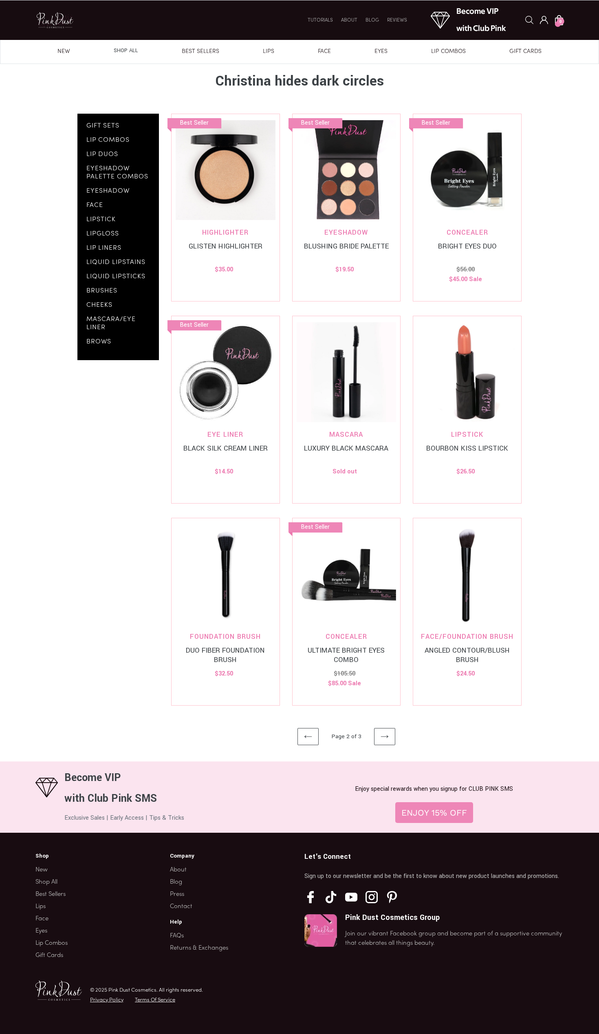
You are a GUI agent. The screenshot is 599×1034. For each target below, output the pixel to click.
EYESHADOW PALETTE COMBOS (117, 172)
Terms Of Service (155, 1000)
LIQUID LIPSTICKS (115, 276)
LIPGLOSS (102, 234)
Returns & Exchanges (199, 948)
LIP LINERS (103, 248)
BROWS (98, 342)
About (349, 20)
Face (324, 51)
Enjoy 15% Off (434, 812)
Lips (268, 51)
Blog (372, 20)
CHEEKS (99, 305)
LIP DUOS (102, 154)
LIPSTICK (101, 219)
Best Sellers (200, 51)
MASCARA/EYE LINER (111, 323)
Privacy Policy (106, 1000)
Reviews (397, 20)
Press (177, 894)
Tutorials (320, 20)
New (63, 51)
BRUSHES (101, 291)
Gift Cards (525, 51)
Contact (181, 906)
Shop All (126, 50)
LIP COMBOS (108, 140)
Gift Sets (102, 126)
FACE (94, 205)
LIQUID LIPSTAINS (115, 262)
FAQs (177, 936)
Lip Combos (448, 51)
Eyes (381, 51)
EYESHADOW (108, 191)
